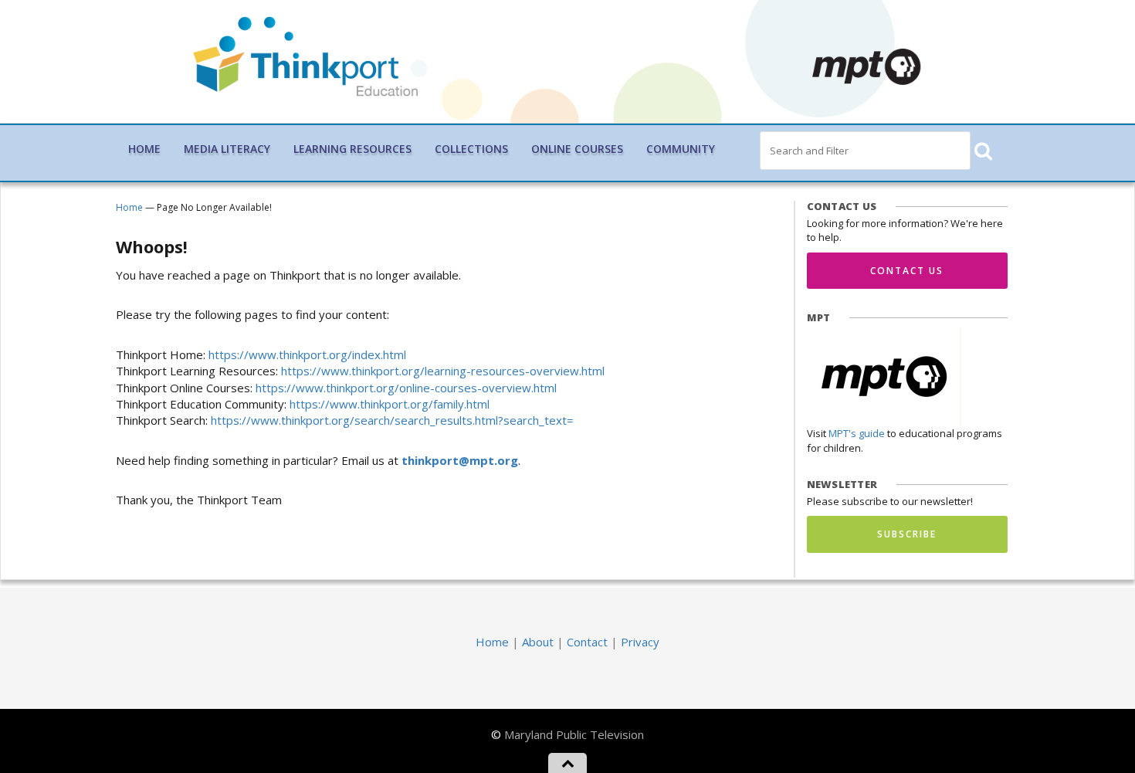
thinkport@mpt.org (459, 460)
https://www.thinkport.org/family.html (390, 404)
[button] (982, 151)
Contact (587, 641)
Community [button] (680, 148)
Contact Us (907, 270)
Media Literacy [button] (227, 148)
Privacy (640, 641)
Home (144, 148)
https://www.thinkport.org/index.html (307, 354)
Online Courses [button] (577, 148)
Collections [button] (471, 148)
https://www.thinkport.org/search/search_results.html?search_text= (392, 420)
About (538, 641)
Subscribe (907, 534)
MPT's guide (856, 433)
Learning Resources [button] (352, 148)
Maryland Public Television (574, 734)
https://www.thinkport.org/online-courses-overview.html (406, 387)
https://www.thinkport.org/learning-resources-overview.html (443, 370)
